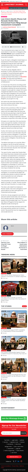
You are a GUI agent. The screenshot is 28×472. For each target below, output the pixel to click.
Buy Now (19, 251)
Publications (8, 251)
